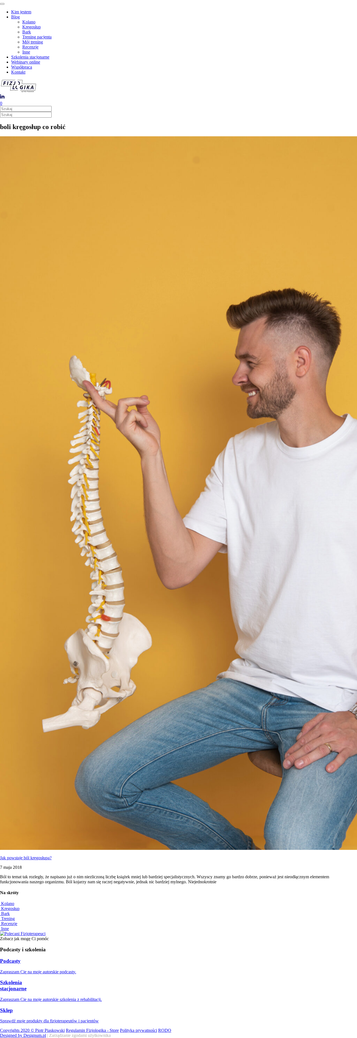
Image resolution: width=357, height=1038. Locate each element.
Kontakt (18, 72)
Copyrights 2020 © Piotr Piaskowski (32, 1030)
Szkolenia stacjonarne (30, 57)
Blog (15, 16)
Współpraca (21, 67)
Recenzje (30, 47)
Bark (26, 32)
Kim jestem (21, 11)
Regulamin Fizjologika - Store (92, 1030)
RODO (164, 1030)
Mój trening (32, 42)
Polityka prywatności (138, 1030)
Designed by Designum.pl (23, 1035)
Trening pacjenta (37, 37)
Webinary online (25, 62)
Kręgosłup (31, 27)
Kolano (28, 22)
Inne (26, 52)
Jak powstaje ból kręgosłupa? (26, 857)
